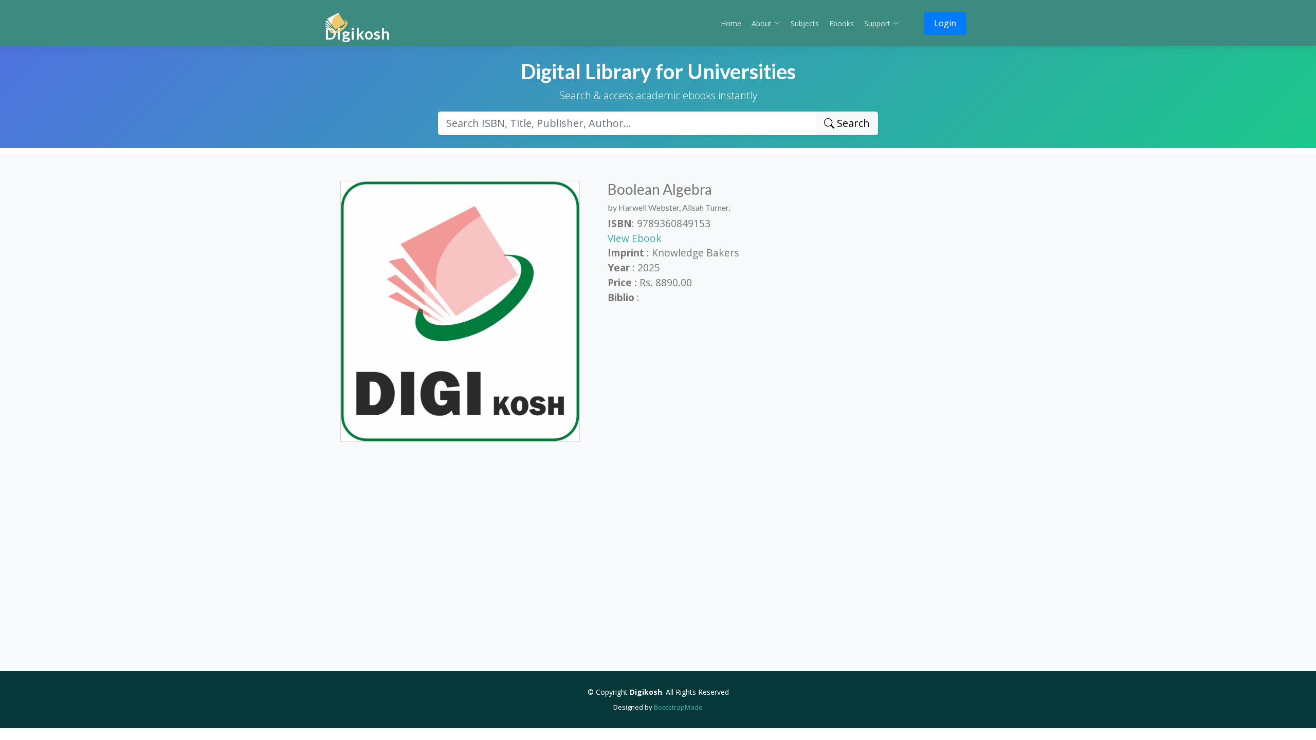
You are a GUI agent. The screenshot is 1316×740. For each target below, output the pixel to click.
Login (945, 23)
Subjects (805, 23)
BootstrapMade (678, 707)
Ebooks (841, 23)
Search (852, 123)
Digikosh (358, 33)
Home (731, 23)
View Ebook (635, 238)
